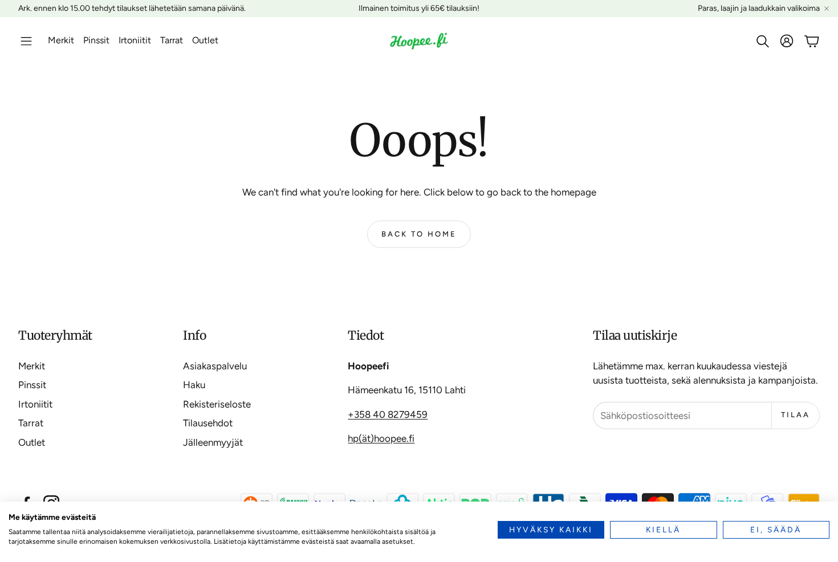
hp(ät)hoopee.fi (381, 438)
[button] (26, 41)
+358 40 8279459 (388, 414)
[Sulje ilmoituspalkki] (826, 8)
